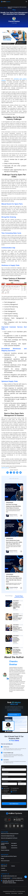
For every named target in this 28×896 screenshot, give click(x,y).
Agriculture (14, 845)
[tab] (8, 596)
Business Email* (5, 776)
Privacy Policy (7, 893)
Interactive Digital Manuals (7, 835)
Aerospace (14, 843)
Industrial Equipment (3, 847)
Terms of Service (14, 893)
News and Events (5, 860)
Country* (19, 781)
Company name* (5, 772)
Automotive (14, 847)
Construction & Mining (5, 844)
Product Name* (5, 786)
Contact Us (4, 870)
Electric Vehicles (5, 850)
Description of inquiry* (6, 793)
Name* (3, 767)
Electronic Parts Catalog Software (9, 833)
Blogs (5, 7)
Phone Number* (5, 781)
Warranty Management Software (9, 838)
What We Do (4, 866)
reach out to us (5, 467)
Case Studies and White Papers (9, 856)
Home (1, 7)
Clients (13, 866)
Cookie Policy (20, 893)
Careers (3, 868)
